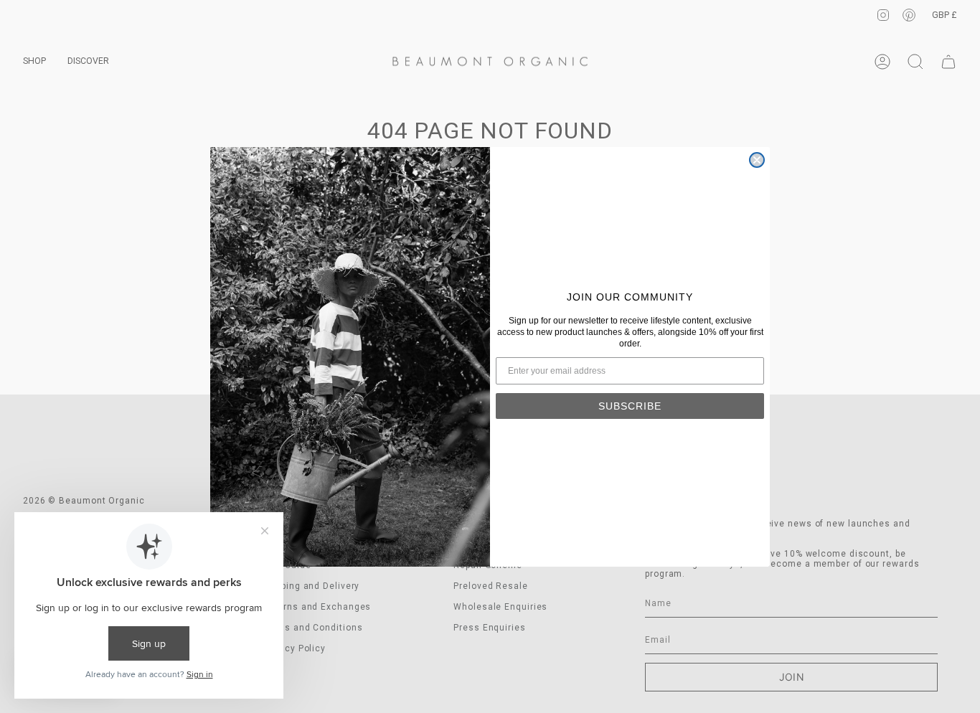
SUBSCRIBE (629, 406)
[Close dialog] (757, 160)
